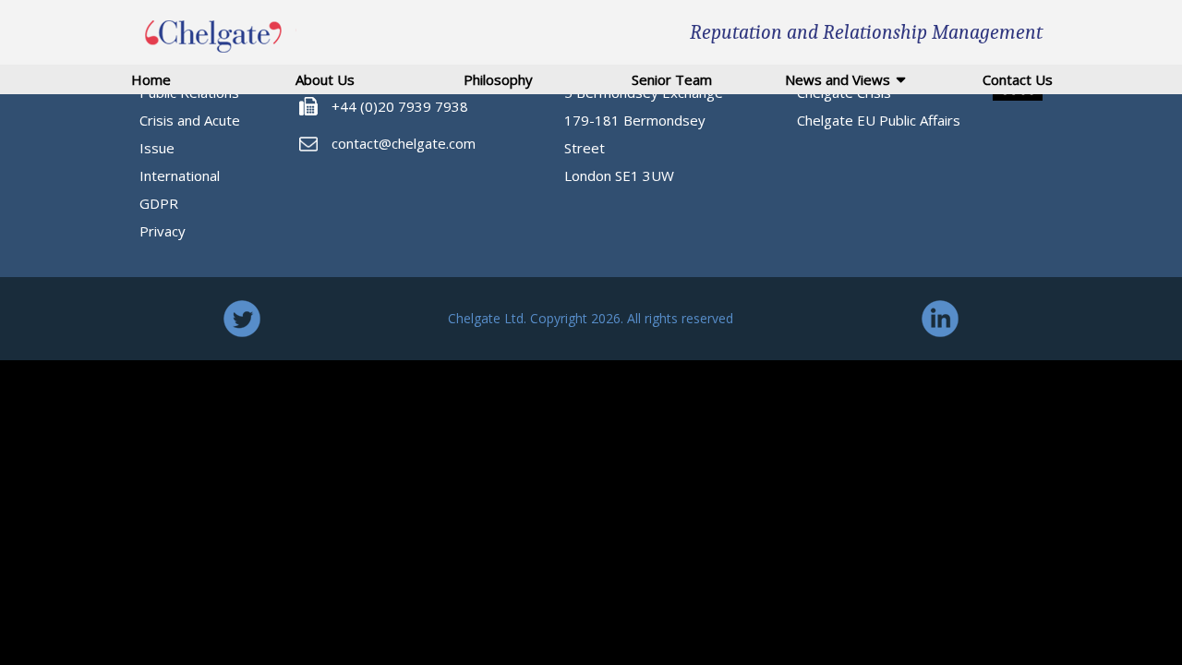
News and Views (837, 79)
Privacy (162, 231)
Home (151, 79)
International (179, 175)
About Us (325, 79)
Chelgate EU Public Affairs (878, 120)
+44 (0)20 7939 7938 (400, 106)
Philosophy (498, 79)
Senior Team (672, 79)
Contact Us (1018, 79)
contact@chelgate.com (404, 143)
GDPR (158, 203)
